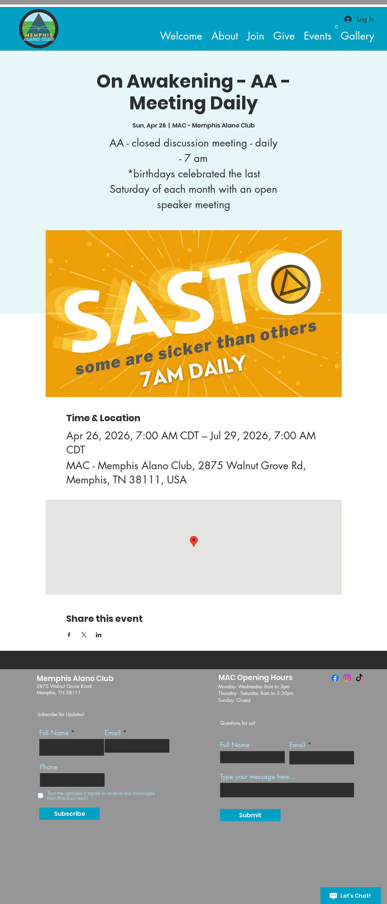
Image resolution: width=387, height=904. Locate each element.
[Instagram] (347, 678)
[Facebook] (335, 678)
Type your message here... (258, 776)
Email (113, 732)
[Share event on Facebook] (69, 634)
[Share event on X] (84, 634)
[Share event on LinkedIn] (99, 634)
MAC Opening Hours (255, 678)
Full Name (54, 732)
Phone (48, 767)
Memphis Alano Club (75, 678)
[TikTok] (359, 678)
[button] (336, 25)
